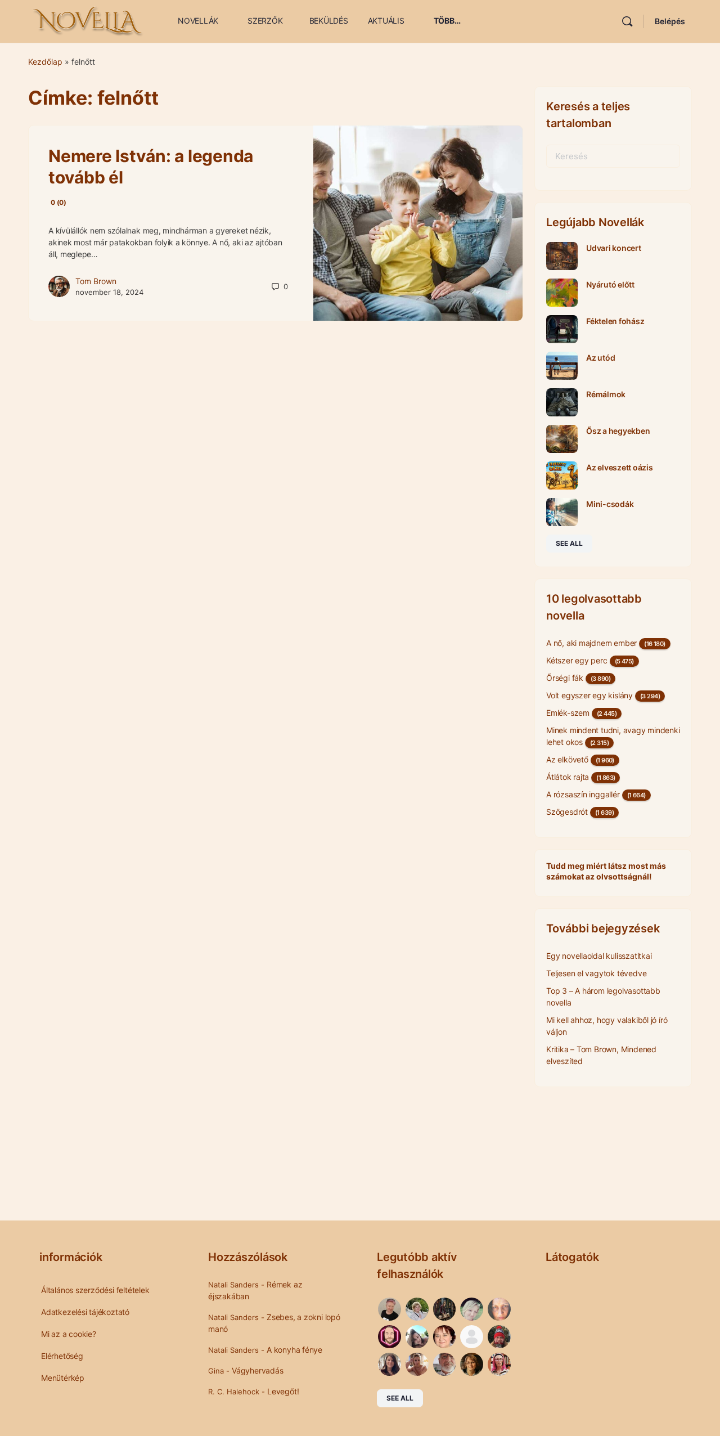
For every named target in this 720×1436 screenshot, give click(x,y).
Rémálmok (606, 394)
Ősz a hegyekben (618, 431)
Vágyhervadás (257, 1370)
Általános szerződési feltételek (95, 1290)
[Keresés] (627, 21)
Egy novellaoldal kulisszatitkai (599, 956)
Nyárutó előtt (610, 284)
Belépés (670, 21)
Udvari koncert (613, 248)
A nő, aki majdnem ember (591, 643)
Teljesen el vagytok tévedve (596, 973)
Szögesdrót (567, 811)
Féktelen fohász (615, 321)
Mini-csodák (609, 504)
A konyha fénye (294, 1349)
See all (569, 543)
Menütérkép (62, 1378)
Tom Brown (95, 281)
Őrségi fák (564, 678)
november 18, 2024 (109, 292)
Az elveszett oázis (619, 467)
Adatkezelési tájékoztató (85, 1312)
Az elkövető (567, 759)
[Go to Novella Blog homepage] (89, 20)
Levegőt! (283, 1391)
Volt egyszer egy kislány (589, 695)
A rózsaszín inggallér (583, 794)
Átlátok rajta (567, 777)
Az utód (600, 357)
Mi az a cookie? (68, 1334)
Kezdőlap (45, 61)
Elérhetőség (62, 1356)
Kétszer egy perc (577, 660)
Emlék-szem (568, 712)
